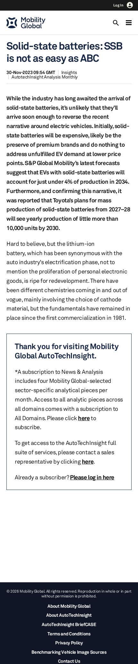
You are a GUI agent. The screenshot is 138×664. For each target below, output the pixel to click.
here (84, 417)
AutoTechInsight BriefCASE (69, 624)
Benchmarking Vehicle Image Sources (68, 652)
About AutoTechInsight (68, 615)
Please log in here (92, 477)
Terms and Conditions (69, 633)
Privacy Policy (69, 642)
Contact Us (69, 661)
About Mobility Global (68, 606)
